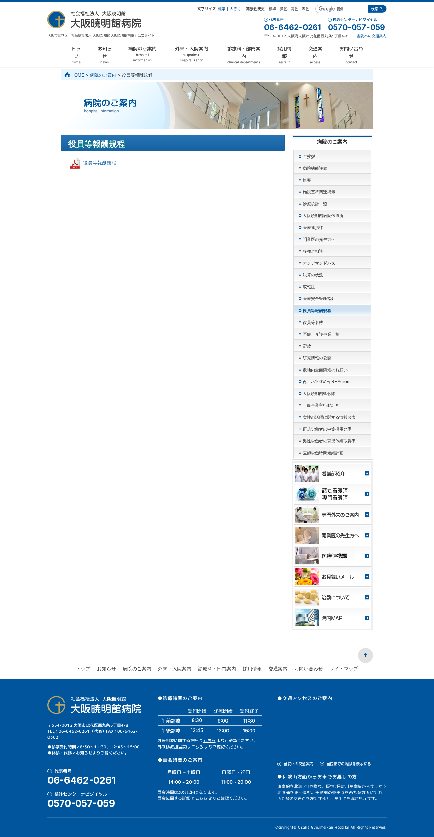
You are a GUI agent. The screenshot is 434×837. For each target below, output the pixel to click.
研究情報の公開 (317, 358)
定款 (307, 346)
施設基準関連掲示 (319, 192)
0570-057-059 (356, 27)
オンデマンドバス (319, 263)
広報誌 (309, 287)
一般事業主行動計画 (321, 405)
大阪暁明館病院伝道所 (323, 215)
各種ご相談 (313, 251)
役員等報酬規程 (99, 162)
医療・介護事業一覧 (321, 334)
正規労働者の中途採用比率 (327, 429)
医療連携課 (313, 227)
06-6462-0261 (292, 27)
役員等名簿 (313, 322)
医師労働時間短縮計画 (323, 453)
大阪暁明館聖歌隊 (319, 393)
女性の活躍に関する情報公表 (329, 417)
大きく (235, 9)
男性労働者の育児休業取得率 (329, 441)
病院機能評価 (315, 168)
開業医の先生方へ (319, 239)
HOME (77, 75)
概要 (307, 180)
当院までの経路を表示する (348, 764)
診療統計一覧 (315, 204)
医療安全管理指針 (319, 298)
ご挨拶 (309, 156)
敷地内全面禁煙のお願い (325, 370)
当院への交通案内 (372, 36)
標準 (221, 9)
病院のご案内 (103, 75)
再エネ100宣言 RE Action (326, 381)
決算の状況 (313, 275)
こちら (209, 741)
